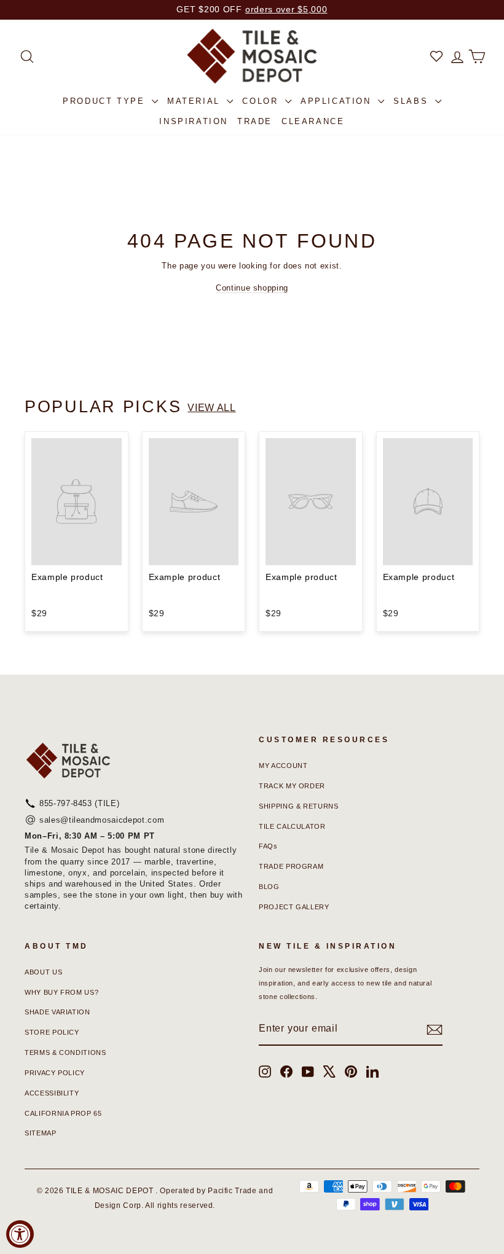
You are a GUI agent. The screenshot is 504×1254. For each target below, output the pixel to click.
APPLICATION (338, 101)
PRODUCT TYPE (106, 101)
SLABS (412, 101)
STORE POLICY (52, 1032)
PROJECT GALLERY (294, 907)
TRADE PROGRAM (291, 866)
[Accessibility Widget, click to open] (20, 1234)
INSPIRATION (193, 121)
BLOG (269, 886)
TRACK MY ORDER (292, 786)
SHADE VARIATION (57, 1012)
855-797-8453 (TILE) (79, 803)
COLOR (262, 101)
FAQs (268, 846)
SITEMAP (41, 1133)
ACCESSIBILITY (52, 1093)
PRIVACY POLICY (55, 1072)
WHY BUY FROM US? (61, 992)
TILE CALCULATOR (292, 826)
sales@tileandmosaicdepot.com (101, 820)
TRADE (254, 121)
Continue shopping (252, 287)
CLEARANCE (313, 121)
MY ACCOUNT (283, 765)
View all (211, 407)
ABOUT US (43, 972)
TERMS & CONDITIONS (65, 1052)
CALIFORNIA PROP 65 (63, 1113)
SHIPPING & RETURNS (299, 806)
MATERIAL (195, 101)
